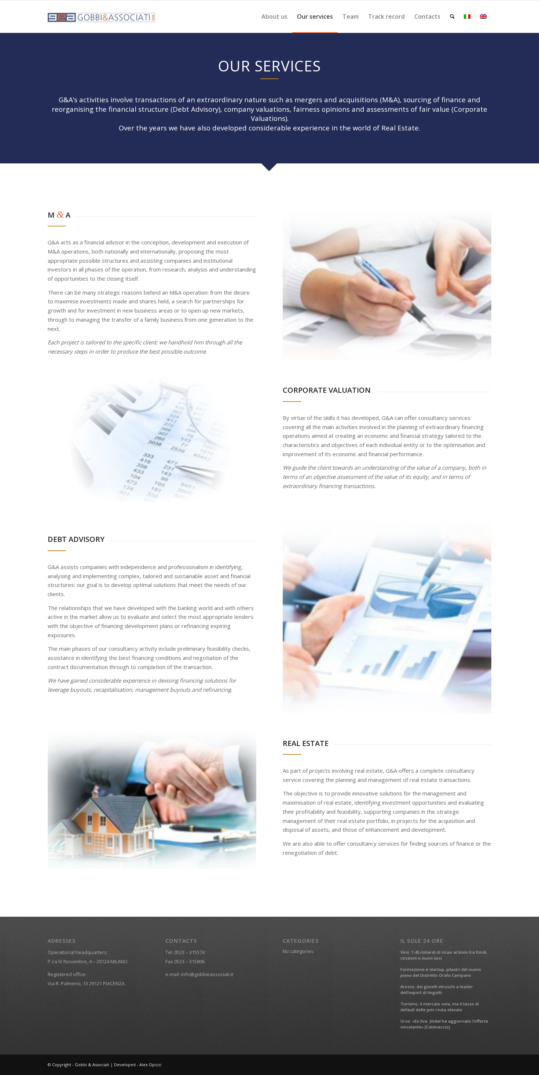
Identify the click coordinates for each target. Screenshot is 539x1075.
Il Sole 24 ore (421, 941)
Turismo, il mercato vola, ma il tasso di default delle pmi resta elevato (439, 1007)
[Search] (452, 16)
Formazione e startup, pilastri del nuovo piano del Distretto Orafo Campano (440, 972)
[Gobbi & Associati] (103, 16)
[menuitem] (274, 16)
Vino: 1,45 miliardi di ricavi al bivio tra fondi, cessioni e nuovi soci (443, 955)
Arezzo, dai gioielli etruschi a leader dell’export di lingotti (436, 989)
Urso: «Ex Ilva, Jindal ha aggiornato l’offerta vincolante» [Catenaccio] (444, 1024)
